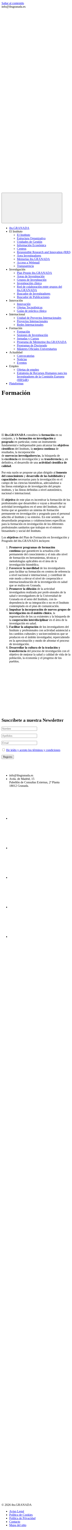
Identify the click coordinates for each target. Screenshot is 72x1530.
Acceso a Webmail (28, 262)
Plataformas (16, 383)
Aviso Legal (16, 1511)
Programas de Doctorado (32, 345)
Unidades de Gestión (29, 241)
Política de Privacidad (22, 1518)
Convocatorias (25, 355)
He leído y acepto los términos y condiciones (33, 750)
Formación (23, 331)
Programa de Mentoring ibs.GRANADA (42, 342)
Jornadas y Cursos (28, 338)
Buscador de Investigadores (33, 293)
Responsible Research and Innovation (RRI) (43, 252)
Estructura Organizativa (31, 238)
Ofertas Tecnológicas (29, 307)
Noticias (22, 359)
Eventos (22, 362)
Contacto (14, 1521)
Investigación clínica (29, 283)
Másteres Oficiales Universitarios (37, 348)
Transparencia (25, 266)
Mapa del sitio (17, 1525)
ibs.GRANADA (19, 228)
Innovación (24, 304)
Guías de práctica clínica (31, 310)
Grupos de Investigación (31, 279)
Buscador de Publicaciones (33, 297)
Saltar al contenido (13, 3)
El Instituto (23, 234)
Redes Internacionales (30, 324)
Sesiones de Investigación (32, 335)
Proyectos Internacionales (32, 321)
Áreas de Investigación (31, 276)
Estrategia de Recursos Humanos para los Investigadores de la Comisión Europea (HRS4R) (42, 376)
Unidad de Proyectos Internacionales (39, 317)
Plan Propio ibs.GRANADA (34, 272)
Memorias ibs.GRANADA (33, 259)
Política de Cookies (21, 1514)
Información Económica (31, 245)
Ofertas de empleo (28, 369)
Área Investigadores (29, 255)
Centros (21, 248)
